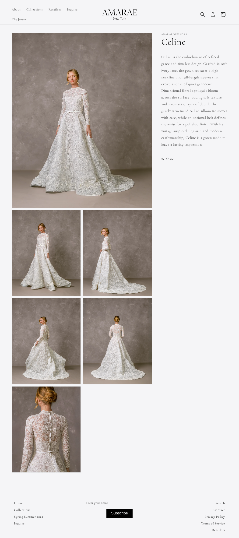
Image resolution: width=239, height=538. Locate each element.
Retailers (218, 530)
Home (18, 503)
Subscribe (119, 513)
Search (220, 503)
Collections (22, 510)
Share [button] (170, 159)
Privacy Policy (215, 517)
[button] (202, 14)
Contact (219, 510)
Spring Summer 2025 (28, 517)
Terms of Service (213, 523)
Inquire (19, 523)
